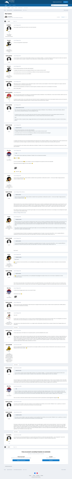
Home (5, 7)
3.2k (9, 321)
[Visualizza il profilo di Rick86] (9, 316)
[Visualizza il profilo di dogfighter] (6, 17)
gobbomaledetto (8, 92)
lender (8, 175)
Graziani (9, 40)
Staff (16, 7)
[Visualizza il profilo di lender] (9, 179)
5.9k (9, 296)
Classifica (14, 5)
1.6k (9, 184)
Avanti (9, 21)
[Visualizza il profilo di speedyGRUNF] (9, 348)
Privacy (34, 475)
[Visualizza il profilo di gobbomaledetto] (9, 96)
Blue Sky (9, 150)
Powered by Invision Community (36, 477)
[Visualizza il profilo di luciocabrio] (9, 438)
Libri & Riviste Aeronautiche (18, 17)
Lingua (30, 475)
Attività (10, 5)
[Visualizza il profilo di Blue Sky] (9, 154)
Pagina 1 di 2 (15, 21)
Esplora (6, 5)
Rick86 (8, 312)
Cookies (41, 475)
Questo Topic (63, 5)
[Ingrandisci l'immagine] (24, 161)
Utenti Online (20, 7)
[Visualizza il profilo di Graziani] (9, 44)
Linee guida (26, 7)
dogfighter (10, 16)
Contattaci (38, 475)
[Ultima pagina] (11, 21)
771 (9, 33)
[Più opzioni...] (66, 25)
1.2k (9, 74)
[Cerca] (67, 5)
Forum (9, 7)
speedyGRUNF (9, 344)
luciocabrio (8, 434)
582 (9, 443)
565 (9, 353)
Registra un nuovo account (21, 460)
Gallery (12, 7)
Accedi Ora (51, 460)
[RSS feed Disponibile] (67, 469)
